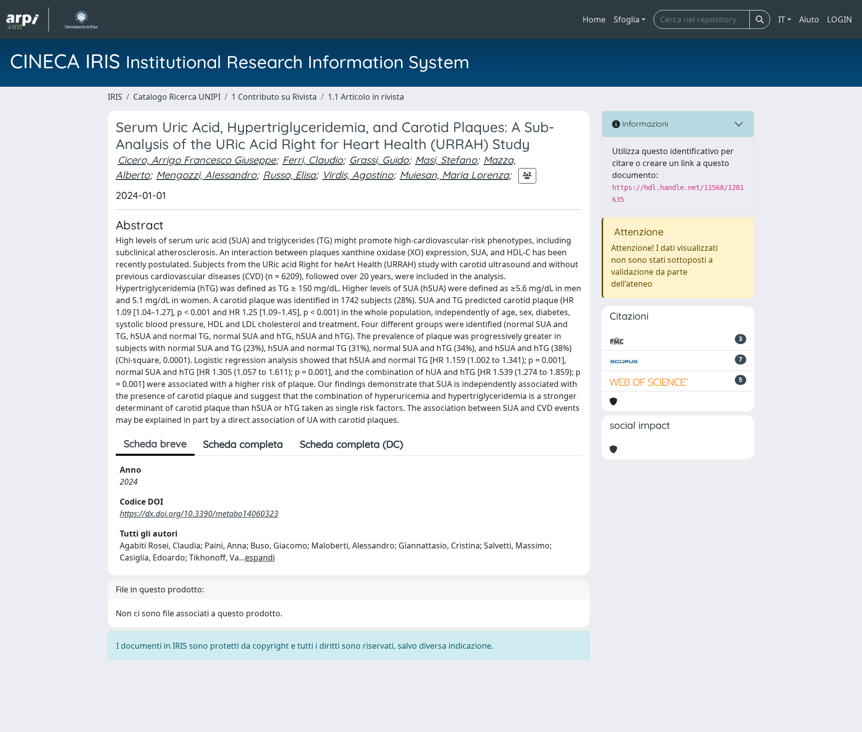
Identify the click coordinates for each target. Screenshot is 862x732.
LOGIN (839, 19)
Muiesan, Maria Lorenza (454, 175)
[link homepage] (27, 19)
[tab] (420, 444)
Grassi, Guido (379, 160)
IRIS (115, 96)
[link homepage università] (81, 19)
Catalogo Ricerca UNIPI (176, 96)
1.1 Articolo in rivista (366, 96)
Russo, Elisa (289, 175)
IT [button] (781, 19)
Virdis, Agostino (357, 175)
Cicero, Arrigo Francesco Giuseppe (197, 160)
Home (594, 19)
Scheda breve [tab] (155, 443)
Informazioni (644, 124)
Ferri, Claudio (312, 160)
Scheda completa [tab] (243, 444)
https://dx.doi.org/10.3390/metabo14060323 (199, 513)
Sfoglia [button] (627, 19)
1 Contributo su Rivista (274, 96)
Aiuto (809, 19)
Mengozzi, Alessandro (206, 175)
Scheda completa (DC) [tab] (351, 444)
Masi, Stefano (446, 160)
